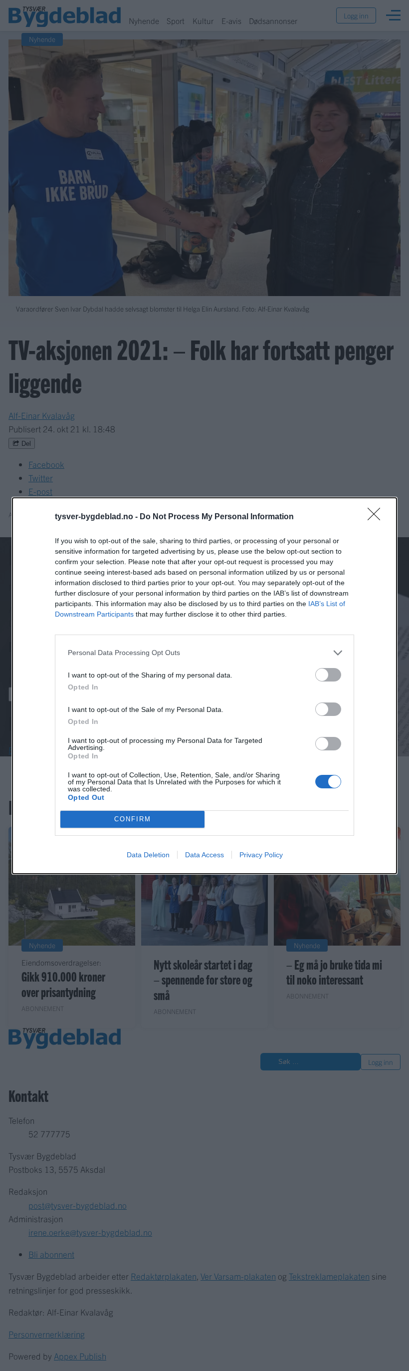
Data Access (204, 855)
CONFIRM (132, 819)
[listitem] (204, 653)
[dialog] (204, 686)
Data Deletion (148, 855)
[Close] (377, 517)
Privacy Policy (261, 855)
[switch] (328, 675)
